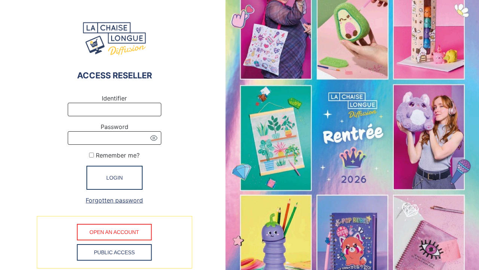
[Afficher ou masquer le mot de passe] (153, 138)
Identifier (114, 98)
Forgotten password (114, 200)
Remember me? (117, 155)
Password (114, 126)
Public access (114, 252)
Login (114, 178)
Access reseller (114, 75)
